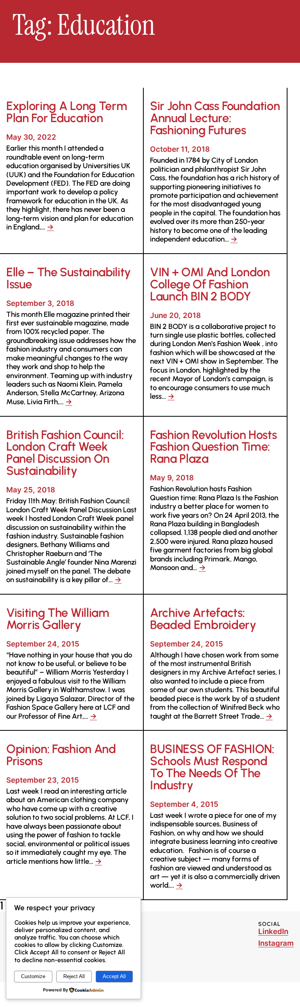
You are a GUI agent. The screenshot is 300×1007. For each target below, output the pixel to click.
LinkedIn (273, 931)
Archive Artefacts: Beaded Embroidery (203, 619)
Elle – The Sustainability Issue (68, 278)
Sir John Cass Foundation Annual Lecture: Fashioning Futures (215, 118)
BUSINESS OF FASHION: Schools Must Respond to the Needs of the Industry (212, 767)
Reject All (74, 976)
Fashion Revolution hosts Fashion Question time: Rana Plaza (213, 447)
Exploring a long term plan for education (66, 112)
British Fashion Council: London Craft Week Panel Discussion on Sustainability (64, 453)
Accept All (114, 976)
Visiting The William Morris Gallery (57, 619)
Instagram (276, 943)
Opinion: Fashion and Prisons (61, 755)
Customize (33, 976)
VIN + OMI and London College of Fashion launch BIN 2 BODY (210, 284)
